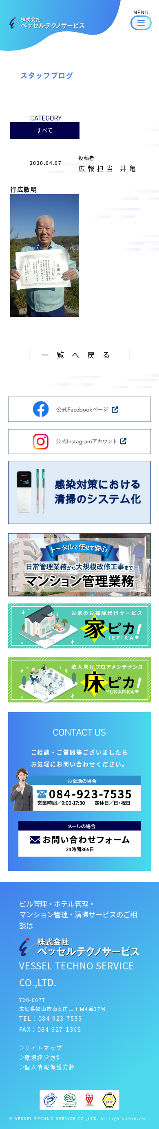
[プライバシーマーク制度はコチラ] (50, 1099)
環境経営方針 (43, 1057)
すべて (44, 130)
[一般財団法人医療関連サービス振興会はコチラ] (89, 1099)
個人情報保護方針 (49, 1067)
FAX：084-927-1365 (50, 1029)
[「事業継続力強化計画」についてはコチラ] (109, 1099)
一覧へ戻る (79, 354)
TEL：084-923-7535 (50, 1018)
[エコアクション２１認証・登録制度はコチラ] (69, 1099)
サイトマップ (43, 1048)
